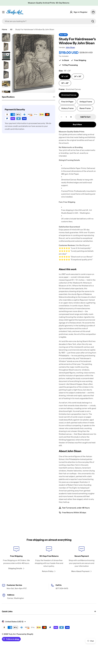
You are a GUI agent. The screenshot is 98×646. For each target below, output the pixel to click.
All (11, 29)
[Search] (92, 21)
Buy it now (77, 124)
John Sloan (70, 47)
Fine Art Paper (67, 101)
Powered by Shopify (24, 634)
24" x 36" (77, 76)
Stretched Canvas (68, 95)
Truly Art (12, 634)
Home (4, 29)
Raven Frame (85, 108)
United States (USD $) (14, 621)
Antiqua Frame (85, 101)
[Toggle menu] (3, 12)
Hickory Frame (67, 108)
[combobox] (49, 21)
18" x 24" (64, 76)
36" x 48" (65, 83)
